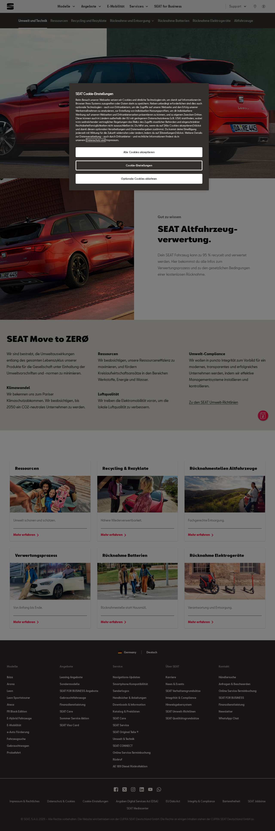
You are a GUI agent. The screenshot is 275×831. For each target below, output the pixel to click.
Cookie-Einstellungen (139, 165)
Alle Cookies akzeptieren (139, 152)
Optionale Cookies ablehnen (139, 178)
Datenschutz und (95, 140)
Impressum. (112, 140)
